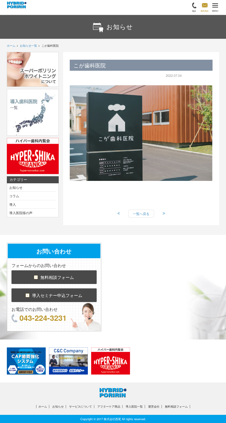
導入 (12, 204)
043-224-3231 (43, 317)
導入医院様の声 (20, 212)
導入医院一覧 (134, 406)
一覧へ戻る (141, 213)
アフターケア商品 (108, 406)
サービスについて (80, 406)
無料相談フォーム (57, 277)
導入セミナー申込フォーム (57, 295)
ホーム (42, 406)
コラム (14, 195)
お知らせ (16, 187)
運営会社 (154, 406)
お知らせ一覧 (28, 45)
